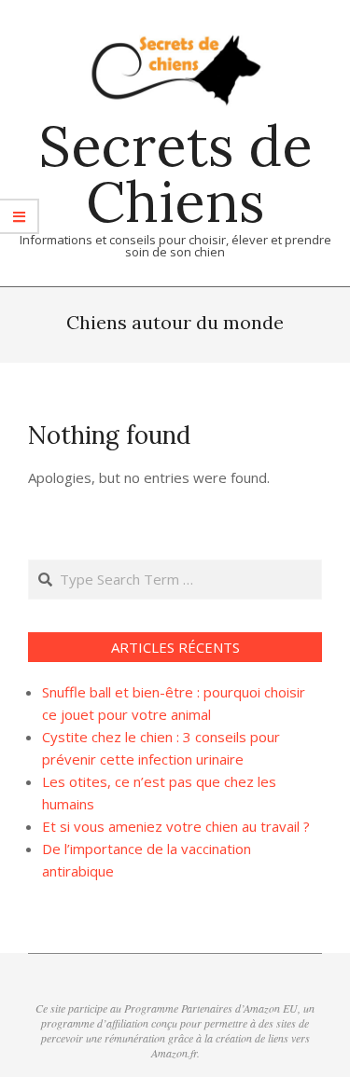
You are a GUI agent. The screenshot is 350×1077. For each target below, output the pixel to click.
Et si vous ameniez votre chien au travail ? (176, 826)
